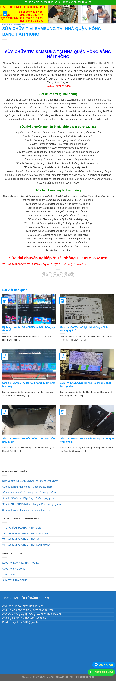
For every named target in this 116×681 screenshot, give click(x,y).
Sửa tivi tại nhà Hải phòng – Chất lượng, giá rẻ (27, 486)
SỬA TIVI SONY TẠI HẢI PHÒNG (20, 563)
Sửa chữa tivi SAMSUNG (14, 24)
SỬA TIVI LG (9, 574)
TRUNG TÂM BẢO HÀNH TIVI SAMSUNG (25, 533)
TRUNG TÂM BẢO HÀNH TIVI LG (20, 539)
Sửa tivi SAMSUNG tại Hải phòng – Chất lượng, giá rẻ (31, 504)
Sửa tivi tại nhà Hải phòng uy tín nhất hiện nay (27, 510)
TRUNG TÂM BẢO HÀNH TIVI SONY (22, 527)
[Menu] (5, 13)
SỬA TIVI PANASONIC (14, 580)
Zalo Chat (106, 664)
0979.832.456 (104, 672)
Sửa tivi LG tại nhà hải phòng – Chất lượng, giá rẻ (29, 492)
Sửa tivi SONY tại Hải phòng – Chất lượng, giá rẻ (28, 498)
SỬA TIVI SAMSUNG (14, 568)
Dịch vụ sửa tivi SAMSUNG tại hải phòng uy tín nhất (30, 481)
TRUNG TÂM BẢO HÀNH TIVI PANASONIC (26, 545)
